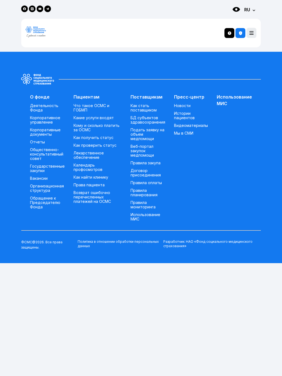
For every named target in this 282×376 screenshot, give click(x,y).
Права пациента (89, 185)
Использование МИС (145, 216)
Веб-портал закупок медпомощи (142, 150)
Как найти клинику (91, 177)
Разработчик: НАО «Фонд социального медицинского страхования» (208, 243)
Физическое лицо (230, 19)
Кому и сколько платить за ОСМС (97, 127)
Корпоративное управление (45, 120)
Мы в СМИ (183, 133)
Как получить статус (93, 137)
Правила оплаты (146, 183)
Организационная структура (47, 188)
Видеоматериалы (191, 125)
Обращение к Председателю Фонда (45, 202)
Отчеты (37, 142)
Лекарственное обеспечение (89, 155)
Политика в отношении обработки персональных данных (118, 243)
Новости (182, 105)
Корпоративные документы (45, 132)
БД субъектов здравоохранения (148, 120)
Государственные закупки (47, 168)
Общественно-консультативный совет (46, 154)
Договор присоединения (146, 172)
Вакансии (39, 178)
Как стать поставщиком (144, 107)
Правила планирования (144, 192)
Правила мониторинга (143, 204)
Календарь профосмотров (88, 167)
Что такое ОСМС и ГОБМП (91, 107)
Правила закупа (146, 163)
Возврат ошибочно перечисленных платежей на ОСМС (92, 197)
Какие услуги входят (94, 118)
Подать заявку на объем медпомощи (147, 134)
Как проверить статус (95, 145)
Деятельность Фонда (44, 107)
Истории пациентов (184, 115)
